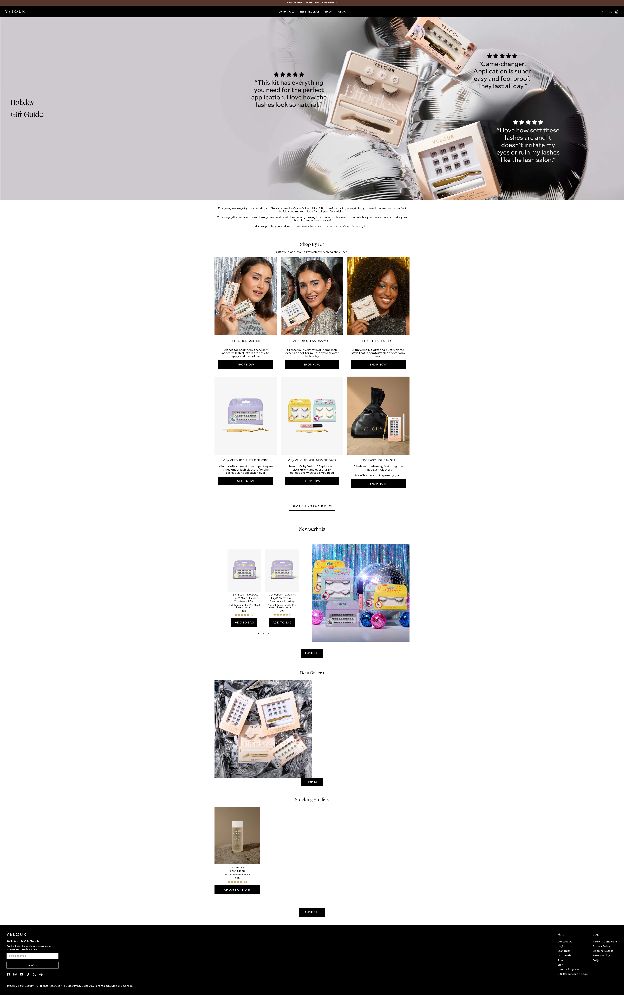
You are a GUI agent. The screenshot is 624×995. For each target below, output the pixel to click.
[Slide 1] (258, 633)
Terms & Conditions (605, 941)
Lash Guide (564, 955)
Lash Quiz (564, 950)
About (562, 960)
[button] (328, 11)
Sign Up (32, 965)
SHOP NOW (245, 364)
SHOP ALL (312, 912)
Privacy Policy (601, 946)
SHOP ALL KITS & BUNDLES (312, 506)
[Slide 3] (268, 633)
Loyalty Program (568, 969)
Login (561, 946)
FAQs (596, 960)
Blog (560, 964)
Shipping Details (603, 950)
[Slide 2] (263, 633)
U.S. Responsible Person (573, 973)
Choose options (237, 889)
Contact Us (565, 941)
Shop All (312, 653)
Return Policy (601, 955)
